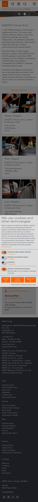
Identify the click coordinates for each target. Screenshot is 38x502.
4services (11, 264)
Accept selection (17, 280)
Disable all (5, 280)
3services (11, 254)
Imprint (3, 247)
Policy (9, 247)
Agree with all (30, 280)
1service (11, 259)
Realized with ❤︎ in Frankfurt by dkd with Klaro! (23, 284)
